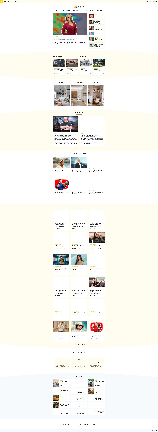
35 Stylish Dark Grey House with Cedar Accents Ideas (86, 70)
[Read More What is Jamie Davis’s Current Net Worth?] (65, 124)
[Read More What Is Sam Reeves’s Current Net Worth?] (74, 412)
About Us (11, 1)
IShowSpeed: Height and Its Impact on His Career (98, 22)
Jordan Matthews (64, 39)
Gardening (61, 396)
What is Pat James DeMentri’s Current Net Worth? (96, 193)
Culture (96, 388)
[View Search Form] (1, 1)
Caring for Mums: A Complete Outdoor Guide (64, 398)
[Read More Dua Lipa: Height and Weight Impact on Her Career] (91, 16)
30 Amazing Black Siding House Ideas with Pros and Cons (59, 70)
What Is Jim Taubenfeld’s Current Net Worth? (77, 171)
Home (5, 1)
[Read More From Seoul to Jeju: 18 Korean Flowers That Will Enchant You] (91, 391)
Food (60, 389)
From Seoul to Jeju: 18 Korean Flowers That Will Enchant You (99, 391)
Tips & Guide (99, 10)
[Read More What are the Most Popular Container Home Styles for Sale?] (91, 412)
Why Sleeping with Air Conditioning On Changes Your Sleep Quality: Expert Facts (64, 383)
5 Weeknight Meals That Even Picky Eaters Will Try (64, 391)
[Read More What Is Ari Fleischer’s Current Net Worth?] (79, 184)
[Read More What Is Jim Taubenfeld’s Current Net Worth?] (79, 162)
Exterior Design (83, 68)
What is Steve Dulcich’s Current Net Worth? (96, 171)
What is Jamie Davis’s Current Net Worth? (63, 135)
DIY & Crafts (92, 10)
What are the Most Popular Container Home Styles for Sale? (99, 412)
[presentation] (61, 215)
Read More (57, 228)
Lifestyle (61, 380)
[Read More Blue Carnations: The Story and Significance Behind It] (74, 405)
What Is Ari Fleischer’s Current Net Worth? (78, 193)
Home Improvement (57, 68)
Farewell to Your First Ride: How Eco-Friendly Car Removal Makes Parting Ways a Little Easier (99, 383)
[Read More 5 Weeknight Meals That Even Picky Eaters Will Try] (56, 391)
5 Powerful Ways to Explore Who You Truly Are (81, 383)
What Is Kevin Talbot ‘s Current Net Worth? (61, 193)
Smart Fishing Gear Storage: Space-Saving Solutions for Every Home (99, 398)
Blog (8, 1)
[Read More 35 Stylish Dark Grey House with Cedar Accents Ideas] (86, 63)
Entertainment (75, 266)
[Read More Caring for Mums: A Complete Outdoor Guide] (56, 398)
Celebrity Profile (57, 36)
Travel (78, 388)
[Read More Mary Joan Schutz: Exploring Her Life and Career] (91, 45)
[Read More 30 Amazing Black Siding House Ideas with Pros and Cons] (59, 63)
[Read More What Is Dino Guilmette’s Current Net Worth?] (92, 124)
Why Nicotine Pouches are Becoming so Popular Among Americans (64, 405)
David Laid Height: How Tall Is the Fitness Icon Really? (98, 28)
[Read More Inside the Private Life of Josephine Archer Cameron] (91, 39)
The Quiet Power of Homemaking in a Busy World (81, 398)
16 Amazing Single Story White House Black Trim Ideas (72, 70)
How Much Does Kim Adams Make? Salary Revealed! (98, 33)
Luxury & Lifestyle (81, 153)
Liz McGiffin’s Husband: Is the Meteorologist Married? (66, 38)
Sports (55, 133)
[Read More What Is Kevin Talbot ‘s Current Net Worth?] (61, 184)
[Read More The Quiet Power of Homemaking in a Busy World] (74, 398)
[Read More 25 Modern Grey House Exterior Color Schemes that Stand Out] (99, 63)
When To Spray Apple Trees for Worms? (98, 406)
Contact (16, 1)
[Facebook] (78, 426)
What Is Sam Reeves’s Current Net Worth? (81, 413)
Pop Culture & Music (75, 333)
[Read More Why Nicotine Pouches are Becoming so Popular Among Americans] (56, 405)
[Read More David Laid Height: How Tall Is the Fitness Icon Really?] (91, 28)
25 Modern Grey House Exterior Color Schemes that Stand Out (98, 70)
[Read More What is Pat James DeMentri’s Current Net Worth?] (96, 184)
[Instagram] (80, 426)
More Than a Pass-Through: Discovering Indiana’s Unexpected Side (81, 391)
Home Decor (62, 82)
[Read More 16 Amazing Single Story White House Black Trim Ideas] (72, 63)
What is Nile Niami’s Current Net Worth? (60, 171)
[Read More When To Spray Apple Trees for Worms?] (91, 405)
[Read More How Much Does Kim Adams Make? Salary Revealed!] (91, 33)
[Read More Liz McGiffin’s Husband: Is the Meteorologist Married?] (70, 24)
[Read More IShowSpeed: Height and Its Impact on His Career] (91, 22)
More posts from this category (79, 148)
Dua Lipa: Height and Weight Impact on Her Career (98, 16)
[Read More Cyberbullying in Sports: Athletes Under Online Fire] (56, 412)
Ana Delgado (64, 136)
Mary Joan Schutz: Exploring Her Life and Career (98, 45)
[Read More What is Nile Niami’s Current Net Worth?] (61, 162)
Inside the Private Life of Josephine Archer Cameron (98, 39)
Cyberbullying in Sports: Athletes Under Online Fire (64, 413)
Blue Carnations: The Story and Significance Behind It (81, 406)
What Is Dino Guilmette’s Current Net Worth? (90, 135)
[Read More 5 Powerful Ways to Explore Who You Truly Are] (74, 383)
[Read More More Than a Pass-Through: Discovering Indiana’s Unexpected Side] (74, 391)
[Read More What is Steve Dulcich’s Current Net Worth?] (96, 162)
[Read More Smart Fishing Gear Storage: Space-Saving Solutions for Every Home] (91, 398)
